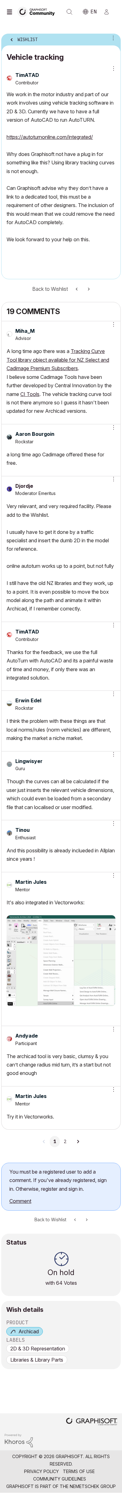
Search (69, 12)
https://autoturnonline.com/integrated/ (50, 137)
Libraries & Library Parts (36, 1360)
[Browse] (11, 12)
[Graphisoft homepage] (91, 1422)
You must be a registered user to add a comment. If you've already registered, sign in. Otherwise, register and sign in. (58, 1180)
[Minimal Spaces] (77, 289)
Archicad (28, 1331)
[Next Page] (78, 1141)
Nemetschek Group (93, 1486)
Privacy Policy (41, 1471)
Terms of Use (79, 1471)
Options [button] (112, 37)
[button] (111, 324)
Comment (20, 1201)
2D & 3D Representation (37, 1348)
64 (59, 1283)
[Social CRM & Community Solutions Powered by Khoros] (19, 1440)
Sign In (109, 11)
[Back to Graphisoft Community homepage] (38, 11)
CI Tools (29, 394)
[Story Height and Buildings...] (88, 289)
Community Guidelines (59, 1478)
